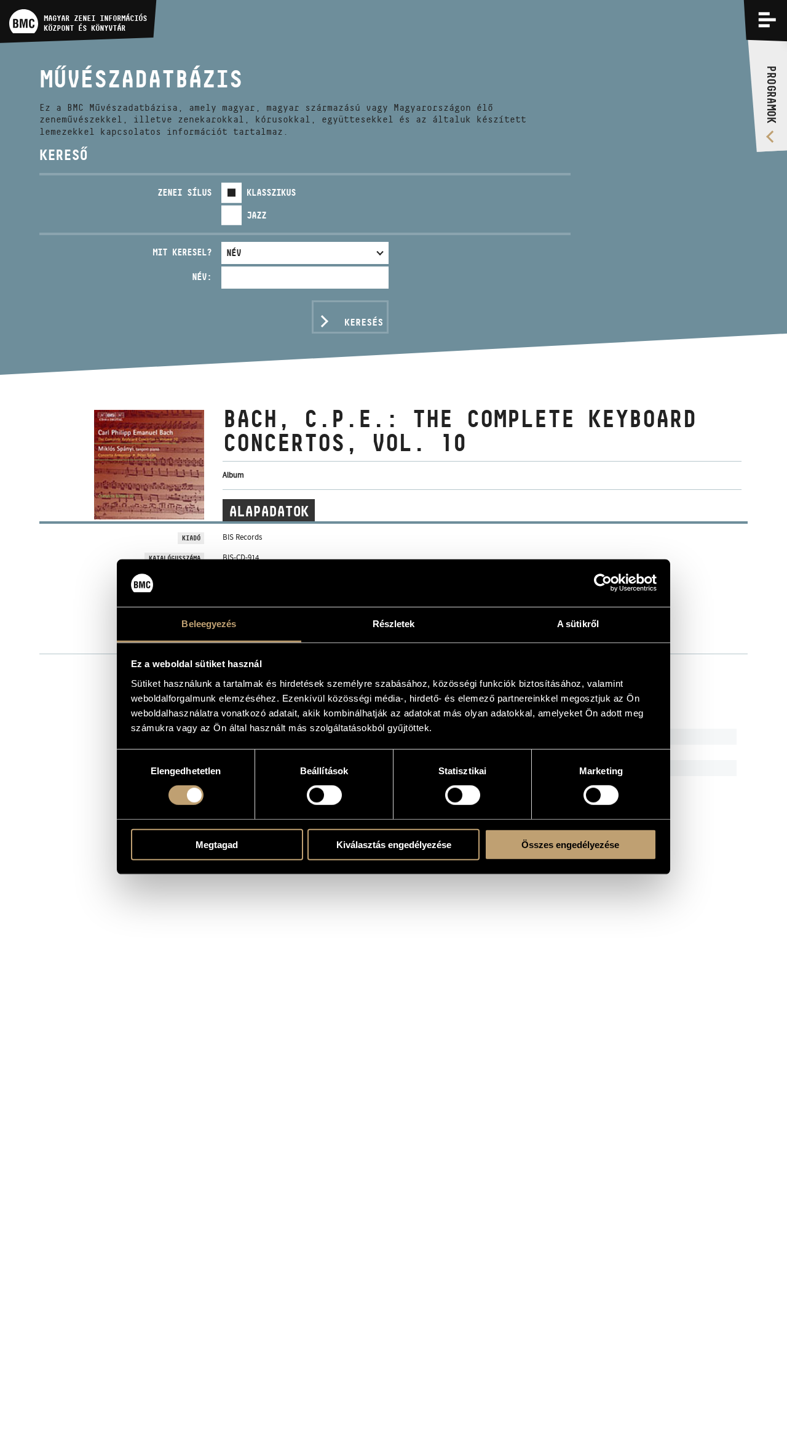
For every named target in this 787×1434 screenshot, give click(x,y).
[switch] (324, 795)
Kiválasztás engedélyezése (393, 844)
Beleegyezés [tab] (208, 624)
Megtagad (217, 844)
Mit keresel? (182, 252)
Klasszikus (271, 192)
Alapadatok (269, 511)
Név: (202, 276)
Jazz (256, 215)
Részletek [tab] (394, 624)
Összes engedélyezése (570, 844)
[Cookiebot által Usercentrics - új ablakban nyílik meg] (603, 583)
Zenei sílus (184, 192)
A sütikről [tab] (578, 624)
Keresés (363, 322)
